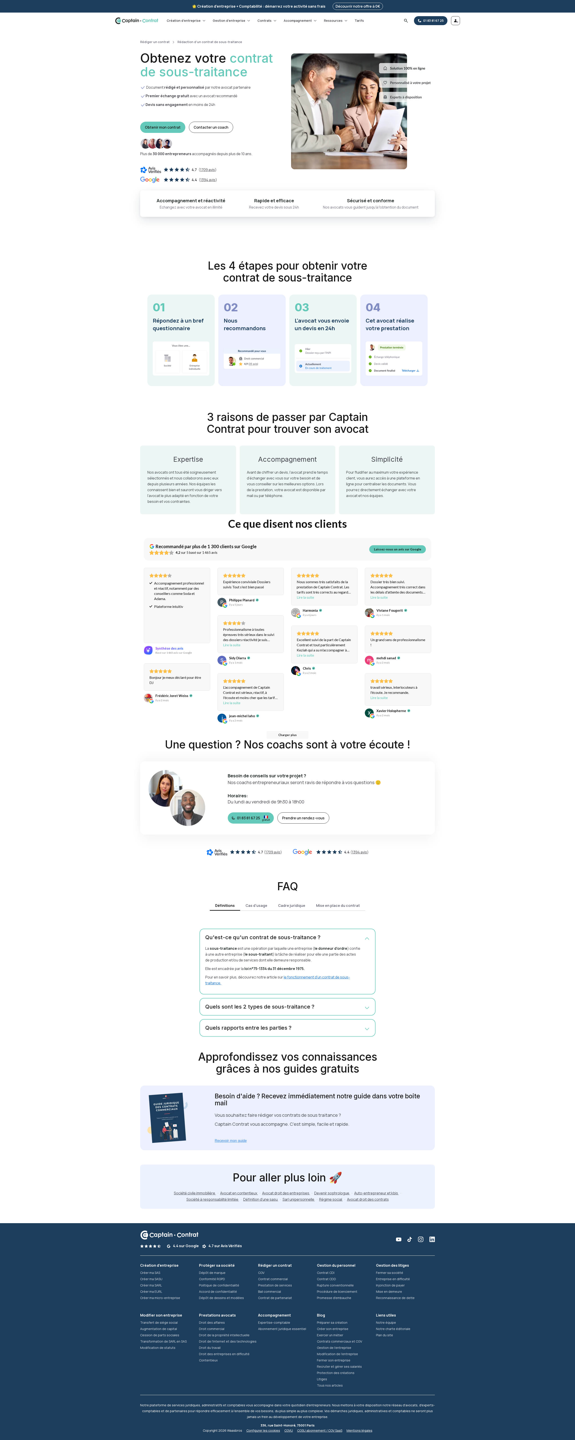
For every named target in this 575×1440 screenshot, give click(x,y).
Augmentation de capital (158, 1329)
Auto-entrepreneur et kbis (376, 1193)
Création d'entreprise (184, 20)
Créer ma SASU (151, 1279)
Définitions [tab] (225, 905)
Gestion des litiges (392, 1265)
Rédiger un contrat (155, 42)
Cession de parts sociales (159, 1335)
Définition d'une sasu (260, 1199)
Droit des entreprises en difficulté (224, 1354)
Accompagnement (298, 20)
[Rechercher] (405, 20)
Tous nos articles (330, 1385)
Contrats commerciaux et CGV (339, 1341)
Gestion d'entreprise (229, 20)
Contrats (264, 20)
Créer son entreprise (332, 1329)
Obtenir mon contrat (163, 127)
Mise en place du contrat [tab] (338, 905)
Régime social (331, 1199)
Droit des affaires (212, 1322)
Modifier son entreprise (161, 1315)
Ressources (333, 20)
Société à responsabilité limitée (212, 1199)
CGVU (288, 1430)
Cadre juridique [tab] (291, 905)
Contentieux (208, 1360)
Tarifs (359, 20)
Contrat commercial (273, 1279)
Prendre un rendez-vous (303, 818)
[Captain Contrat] (136, 20)
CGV (261, 1273)
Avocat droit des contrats (368, 1199)
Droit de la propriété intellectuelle (224, 1335)
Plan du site (384, 1335)
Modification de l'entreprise (337, 1354)
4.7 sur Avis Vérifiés (225, 1245)
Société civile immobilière (195, 1193)
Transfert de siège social (159, 1322)
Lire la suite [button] (305, 597)
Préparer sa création (332, 1322)
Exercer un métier (330, 1335)
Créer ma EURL (151, 1291)
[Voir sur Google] (221, 602)
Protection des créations (335, 1373)
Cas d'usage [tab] (256, 905)
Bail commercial (269, 1291)
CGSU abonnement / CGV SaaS (319, 1430)
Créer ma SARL (151, 1285)
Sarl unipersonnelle (299, 1199)
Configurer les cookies (263, 1430)
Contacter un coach (211, 127)
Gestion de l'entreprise (334, 1347)
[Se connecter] (455, 20)
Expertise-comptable (274, 1322)
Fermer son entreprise (333, 1360)
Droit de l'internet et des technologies (228, 1341)
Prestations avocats (217, 1315)
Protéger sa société (217, 1265)
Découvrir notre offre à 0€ (358, 6)
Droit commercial (211, 1329)
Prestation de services (275, 1285)
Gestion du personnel (336, 1265)
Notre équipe (386, 1322)
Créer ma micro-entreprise (160, 1298)
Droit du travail (210, 1347)
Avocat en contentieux (239, 1193)
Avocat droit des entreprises (286, 1193)
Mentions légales (359, 1430)
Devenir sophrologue (332, 1193)
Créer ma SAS (150, 1273)
